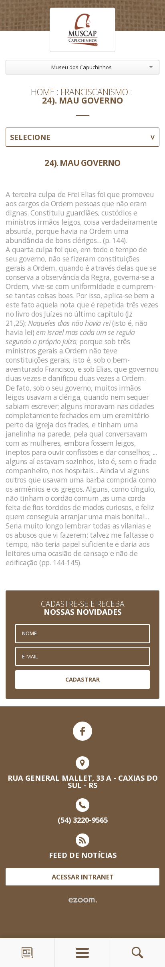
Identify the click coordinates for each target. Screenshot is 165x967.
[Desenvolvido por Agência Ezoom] (82, 900)
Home (42, 92)
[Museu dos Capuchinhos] (82, 30)
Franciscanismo (94, 92)
